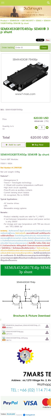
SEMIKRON (14, 20)
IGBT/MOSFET (27, 20)
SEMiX (39, 20)
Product (4, 20)
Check (44, 47)
